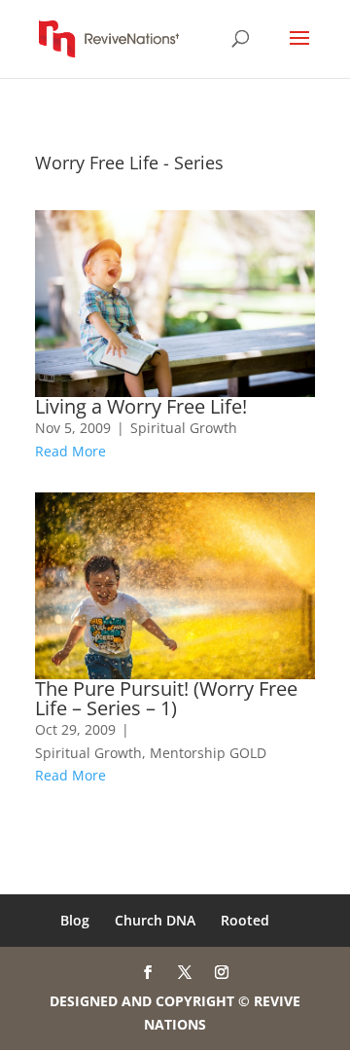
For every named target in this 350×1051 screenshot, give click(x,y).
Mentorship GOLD (208, 752)
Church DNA (155, 920)
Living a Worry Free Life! (141, 406)
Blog (74, 920)
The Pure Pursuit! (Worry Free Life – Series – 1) (166, 698)
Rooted (245, 920)
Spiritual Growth (183, 427)
